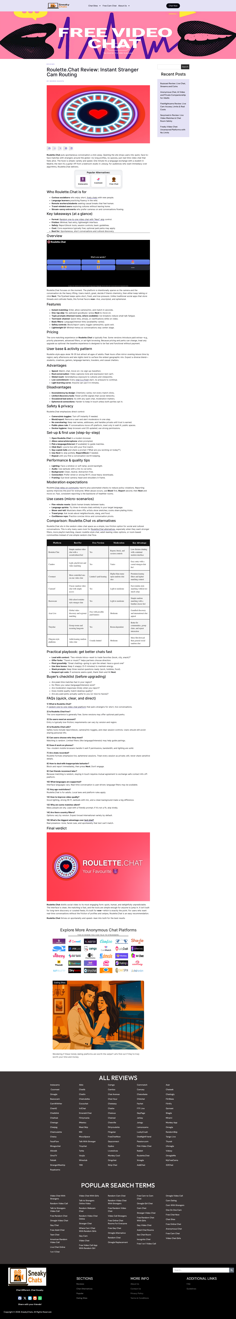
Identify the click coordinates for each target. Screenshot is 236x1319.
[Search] (231, 1270)
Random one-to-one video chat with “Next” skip (82, 219)
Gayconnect (113, 1141)
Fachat (140, 1103)
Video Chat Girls (173, 1238)
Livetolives (113, 1151)
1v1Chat (82, 1108)
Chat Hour (112, 1099)
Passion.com (142, 1141)
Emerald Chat (85, 1113)
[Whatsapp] (40, 1298)
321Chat (169, 1165)
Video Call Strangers (117, 1216)
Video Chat (84, 1240)
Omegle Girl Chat (145, 1203)
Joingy (140, 1122)
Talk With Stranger (87, 1141)
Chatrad (111, 1118)
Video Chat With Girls (89, 1195)
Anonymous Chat (174, 1228)
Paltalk (53, 1160)
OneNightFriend (144, 1136)
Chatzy (53, 1136)
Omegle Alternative (117, 1233)
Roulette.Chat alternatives (103, 529)
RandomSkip (171, 1132)
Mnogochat (55, 1146)
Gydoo (111, 1146)
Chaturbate (142, 1094)
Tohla (81, 1151)
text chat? (89, 820)
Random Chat (114, 1237)
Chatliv (82, 1094)
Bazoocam (55, 1099)
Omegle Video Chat (59, 1220)
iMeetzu (82, 1122)
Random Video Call (59, 1203)
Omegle (53, 1094)
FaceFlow (54, 1141)
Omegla (169, 1127)
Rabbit (140, 1151)
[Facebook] (20, 1298)
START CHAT (118, 47)
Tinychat (83, 1146)
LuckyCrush (142, 1132)
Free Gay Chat (114, 1228)
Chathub (54, 1118)
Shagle (169, 1113)
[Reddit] (35, 1298)
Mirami (169, 1118)
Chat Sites (93, 5)
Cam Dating (171, 1200)
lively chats (92, 197)
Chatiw (111, 1108)
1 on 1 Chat (55, 1251)
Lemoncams (142, 1127)
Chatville (112, 1122)
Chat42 (53, 1108)
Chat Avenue (114, 1094)
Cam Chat (141, 1208)
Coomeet (55, 1089)
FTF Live (141, 1108)
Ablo (81, 1085)
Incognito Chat (143, 1239)
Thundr (169, 1141)
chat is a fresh (82, 380)
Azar (168, 1085)
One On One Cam (174, 1210)
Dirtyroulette (114, 1127)
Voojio (82, 1155)
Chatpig (53, 1127)
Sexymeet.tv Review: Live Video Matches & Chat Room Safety (172, 118)
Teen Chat (54, 1234)
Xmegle (140, 1160)
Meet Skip (83, 1127)
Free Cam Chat (110, 5)
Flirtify (169, 1103)
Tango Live (171, 1136)
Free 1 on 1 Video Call (146, 1243)
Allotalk (53, 1151)
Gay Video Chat (144, 1225)
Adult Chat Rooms (145, 1230)
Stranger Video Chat (146, 1213)
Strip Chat (112, 1165)
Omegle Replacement (118, 1242)
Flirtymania (84, 1118)
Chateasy (112, 1103)
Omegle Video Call (174, 1195)
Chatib (82, 1089)
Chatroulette (56, 1132)
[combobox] (169, 66)
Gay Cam (83, 1236)
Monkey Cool (114, 1155)
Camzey (140, 1089)
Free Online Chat (173, 1224)
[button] (49, 148)
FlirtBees (170, 1099)
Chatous (112, 1113)
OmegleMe (171, 1155)
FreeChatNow (114, 1136)
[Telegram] (30, 1298)
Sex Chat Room (144, 1234)
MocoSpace (84, 1136)
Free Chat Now (172, 1214)
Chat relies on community (67, 488)
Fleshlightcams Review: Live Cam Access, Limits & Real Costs (173, 106)
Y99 (81, 1165)
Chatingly (170, 1094)
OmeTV (53, 1155)
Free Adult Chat (57, 1230)
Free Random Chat (58, 1216)
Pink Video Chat (144, 1146)
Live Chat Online (57, 1247)
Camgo (111, 1085)
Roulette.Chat (143, 1155)
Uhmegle (170, 1146)
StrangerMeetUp (57, 1165)
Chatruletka (84, 1099)
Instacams (55, 1085)
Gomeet (169, 1108)
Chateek (169, 1089)
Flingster (112, 1132)
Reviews (51, 64)
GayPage (141, 1113)
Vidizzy (169, 1151)
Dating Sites (60, 982)
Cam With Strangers (175, 1205)
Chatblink (54, 1113)
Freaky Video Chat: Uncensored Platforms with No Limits (172, 129)
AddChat (141, 1165)
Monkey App (171, 1122)
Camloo (111, 1089)
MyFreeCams (172, 1160)
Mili (80, 1132)
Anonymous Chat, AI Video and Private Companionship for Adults (173, 95)
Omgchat (112, 1160)
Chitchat (141, 1099)
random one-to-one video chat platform (67, 707)
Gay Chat (54, 1225)
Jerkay (140, 1118)
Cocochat (83, 1103)
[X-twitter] (25, 1298)
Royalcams (55, 1169)
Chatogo (54, 1122)
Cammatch (142, 1085)
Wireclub (83, 1160)
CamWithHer (56, 1103)
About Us (122, 5)
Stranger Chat (85, 1223)
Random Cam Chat (116, 1195)
